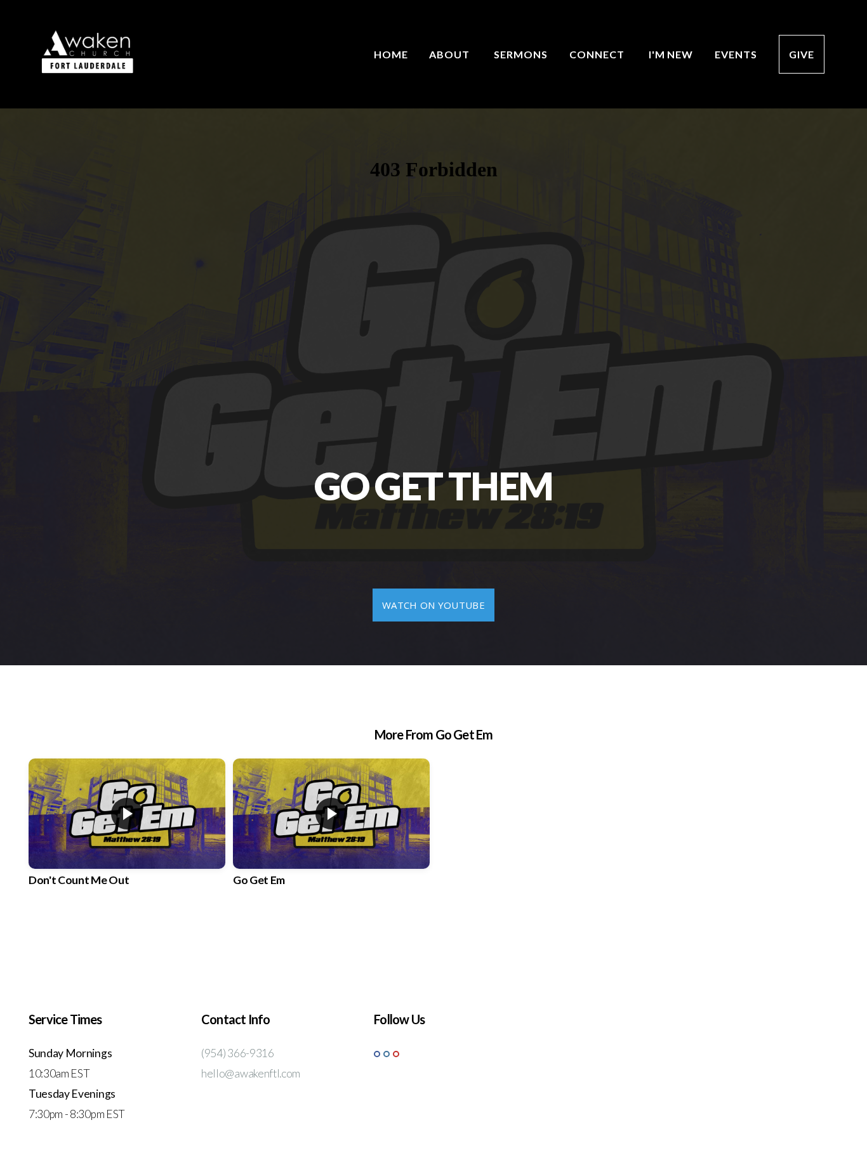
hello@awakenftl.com (250, 1073)
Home (391, 54)
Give (801, 54)
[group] (127, 833)
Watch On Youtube (433, 605)
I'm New (671, 54)
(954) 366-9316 (237, 1053)
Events (736, 54)
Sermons (521, 54)
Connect (598, 54)
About (450, 54)
